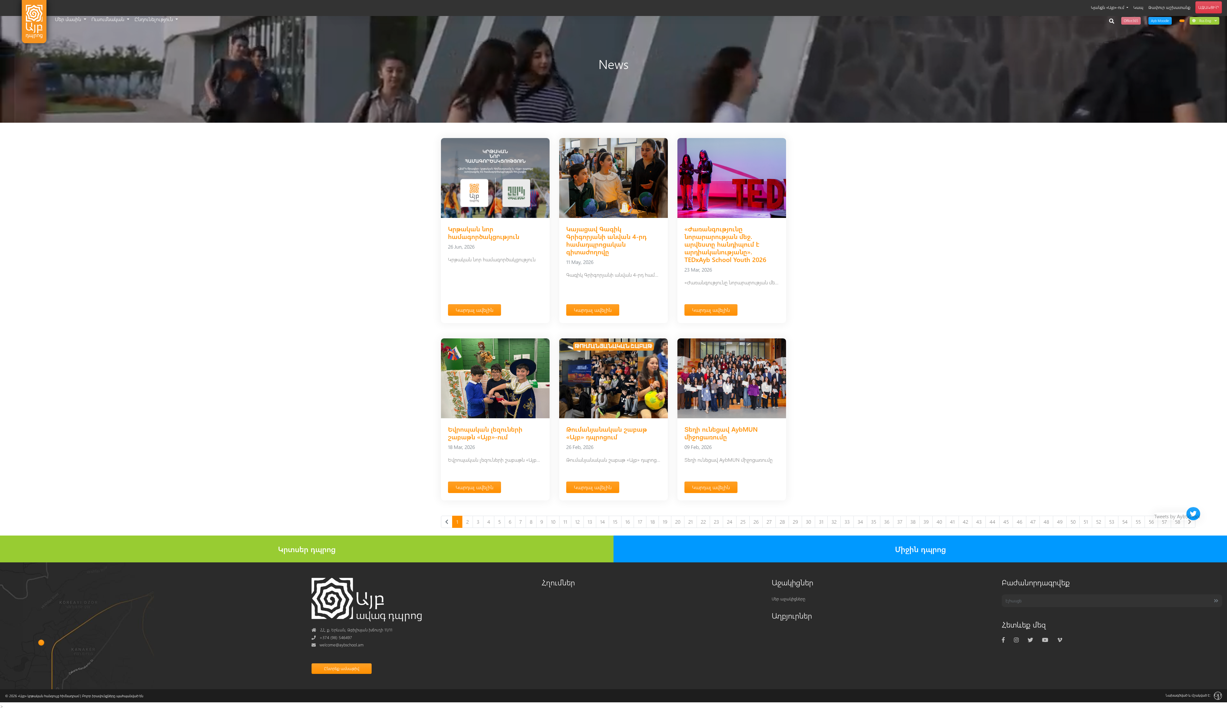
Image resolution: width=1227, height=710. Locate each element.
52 (1098, 521)
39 (926, 521)
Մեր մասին (68, 19)
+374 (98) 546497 (332, 637)
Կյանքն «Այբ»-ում (1108, 7)
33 (847, 521)
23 (716, 521)
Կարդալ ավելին (474, 309)
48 (1046, 521)
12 (577, 521)
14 (602, 521)
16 (627, 521)
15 (615, 521)
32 (834, 521)
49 (1059, 521)
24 (729, 521)
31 (821, 521)
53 (1111, 521)
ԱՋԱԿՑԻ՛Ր (1208, 7)
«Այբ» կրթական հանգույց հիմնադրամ (48, 695)
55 (1138, 521)
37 (899, 521)
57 (1164, 521)
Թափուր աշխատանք (1169, 7)
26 (756, 521)
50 (1073, 521)
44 (992, 521)
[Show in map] (41, 642)
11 (565, 521)
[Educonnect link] (1182, 20)
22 (703, 521)
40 (939, 521)
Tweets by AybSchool (1177, 516)
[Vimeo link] (1059, 640)
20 (677, 521)
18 (652, 521)
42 (965, 521)
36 (886, 521)
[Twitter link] (1030, 640)
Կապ (1138, 7)
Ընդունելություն (154, 19)
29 (795, 521)
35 (873, 521)
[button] (1204, 20)
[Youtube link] (1045, 640)
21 (690, 521)
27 (769, 521)
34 (860, 521)
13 (590, 521)
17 (640, 521)
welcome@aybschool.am (338, 644)
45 (1006, 521)
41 (952, 521)
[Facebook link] (1003, 640)
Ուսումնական (108, 19)
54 (1125, 521)
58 (1177, 521)
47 (1033, 521)
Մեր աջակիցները (788, 598)
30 (808, 521)
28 (782, 521)
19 (665, 521)
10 (553, 521)
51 (1086, 521)
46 (1019, 521)
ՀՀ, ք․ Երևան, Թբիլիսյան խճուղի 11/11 (352, 629)
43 (979, 521)
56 (1151, 521)
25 (742, 521)
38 (912, 521)
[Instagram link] (1016, 640)
